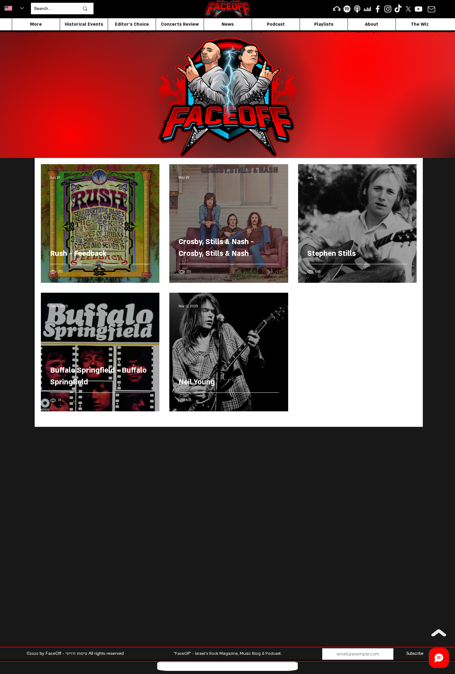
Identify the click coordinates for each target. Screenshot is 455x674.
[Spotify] (347, 9)
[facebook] (377, 9)
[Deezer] (367, 9)
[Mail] (431, 9)
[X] (408, 9)
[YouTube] (418, 9)
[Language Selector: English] (14, 8)
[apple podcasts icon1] (357, 9)
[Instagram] (387, 9)
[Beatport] (336, 9)
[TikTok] (398, 9)
